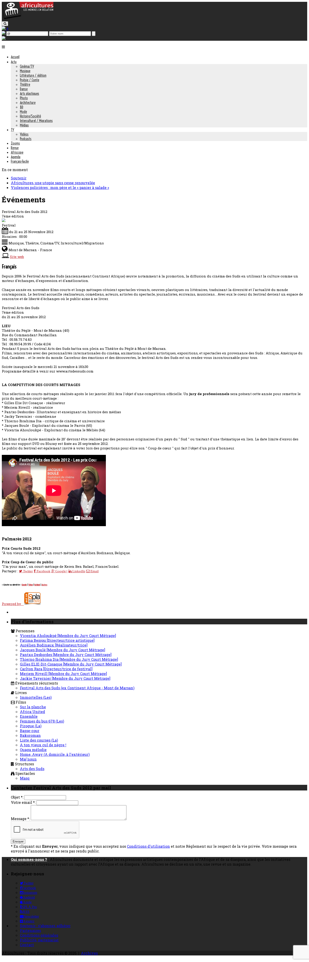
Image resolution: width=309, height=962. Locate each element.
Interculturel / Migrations (36, 120)
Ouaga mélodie (33, 749)
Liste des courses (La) (39, 740)
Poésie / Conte (29, 80)
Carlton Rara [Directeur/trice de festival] (56, 668)
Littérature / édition (33, 75)
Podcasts (25, 138)
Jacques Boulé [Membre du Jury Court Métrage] (62, 649)
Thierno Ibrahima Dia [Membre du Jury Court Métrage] (69, 659)
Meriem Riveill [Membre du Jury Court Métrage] (63, 673)
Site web (17, 256)
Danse (24, 89)
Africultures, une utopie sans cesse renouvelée (53, 182)
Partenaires (30, 930)
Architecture (28, 102)
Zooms (15, 143)
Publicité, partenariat (39, 940)
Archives (89, 953)
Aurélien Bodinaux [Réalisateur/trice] (54, 645)
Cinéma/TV (27, 66)
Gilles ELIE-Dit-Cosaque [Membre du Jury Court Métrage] (71, 664)
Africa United (32, 711)
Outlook (37, 584)
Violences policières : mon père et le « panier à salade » (60, 187)
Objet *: (17, 797)
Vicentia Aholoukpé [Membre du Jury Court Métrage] (68, 635)
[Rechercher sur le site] (5, 23)
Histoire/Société (30, 116)
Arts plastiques (29, 93)
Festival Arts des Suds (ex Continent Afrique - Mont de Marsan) (77, 687)
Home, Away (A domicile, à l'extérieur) (55, 754)
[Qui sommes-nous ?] (3, 38)
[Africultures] (27, 18)
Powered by (13, 604)
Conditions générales (39, 935)
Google (24, 584)
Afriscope (17, 152)
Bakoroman (30, 735)
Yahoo (30, 584)
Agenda (15, 157)
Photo (24, 98)
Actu (14, 62)
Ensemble (29, 716)
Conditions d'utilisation (148, 846)
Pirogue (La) (30, 725)
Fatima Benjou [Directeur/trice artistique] (57, 640)
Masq (25, 778)
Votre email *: (23, 802)
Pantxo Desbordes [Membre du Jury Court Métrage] (66, 654)
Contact (27, 944)
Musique (25, 71)
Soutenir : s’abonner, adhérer (45, 925)
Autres (44, 584)
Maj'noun (28, 759)
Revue (15, 148)
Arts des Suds (32, 768)
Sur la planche (33, 706)
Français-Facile (20, 161)
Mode (23, 111)
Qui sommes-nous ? (29, 859)
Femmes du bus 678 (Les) (42, 721)
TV (12, 129)
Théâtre (25, 84)
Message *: (20, 818)
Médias (24, 125)
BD (21, 107)
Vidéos (24, 134)
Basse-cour (29, 730)
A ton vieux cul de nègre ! (43, 744)
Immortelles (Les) (36, 697)
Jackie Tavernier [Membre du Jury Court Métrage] (65, 678)
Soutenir (18, 178)
